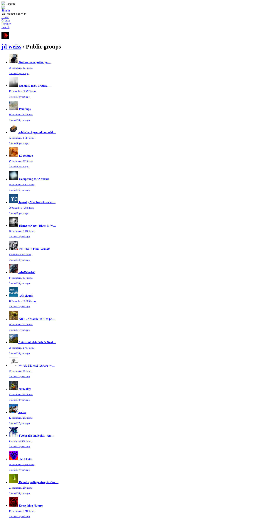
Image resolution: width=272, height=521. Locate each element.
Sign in (5, 10)
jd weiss (11, 46)
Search (5, 27)
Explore (6, 23)
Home (5, 17)
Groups (5, 20)
